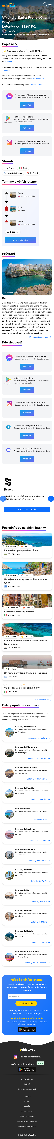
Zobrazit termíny (20, 240)
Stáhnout (27, 128)
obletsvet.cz (30, 1135)
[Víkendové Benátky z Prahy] (27, 601)
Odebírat (27, 105)
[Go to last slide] (3, 499)
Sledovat (27, 151)
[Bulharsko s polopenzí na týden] (27, 540)
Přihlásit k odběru (26, 1003)
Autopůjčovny (37, 78)
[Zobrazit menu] (50, 4)
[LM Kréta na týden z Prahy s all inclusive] (27, 662)
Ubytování (6, 70)
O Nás (27, 1106)
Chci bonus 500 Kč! (27, 509)
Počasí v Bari (36, 84)
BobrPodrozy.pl (27, 1116)
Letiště (27, 1084)
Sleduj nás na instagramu (29, 1056)
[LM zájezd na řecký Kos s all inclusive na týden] (27, 569)
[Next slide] (51, 499)
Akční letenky (27, 1079)
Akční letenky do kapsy (27, 1064)
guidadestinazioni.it (27, 1126)
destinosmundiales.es (27, 1121)
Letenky (8, 61)
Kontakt (27, 1101)
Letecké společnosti (27, 1089)
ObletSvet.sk (27, 1111)
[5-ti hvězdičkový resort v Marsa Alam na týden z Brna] (27, 630)
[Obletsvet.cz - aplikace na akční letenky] (27, 1029)
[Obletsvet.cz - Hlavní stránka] (8, 4)
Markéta (11, 31)
